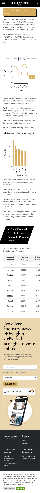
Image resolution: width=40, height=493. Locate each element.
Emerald (10, 291)
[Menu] (3, 3)
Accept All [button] (20, 488)
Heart (10, 265)
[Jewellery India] (20, 3)
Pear (10, 280)
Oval (10, 285)
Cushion (10, 306)
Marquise (10, 270)
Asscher (10, 296)
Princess (10, 311)
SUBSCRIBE (10, 384)
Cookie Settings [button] (9, 488)
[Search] (37, 3)
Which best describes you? (14, 373)
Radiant (10, 275)
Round (10, 301)
